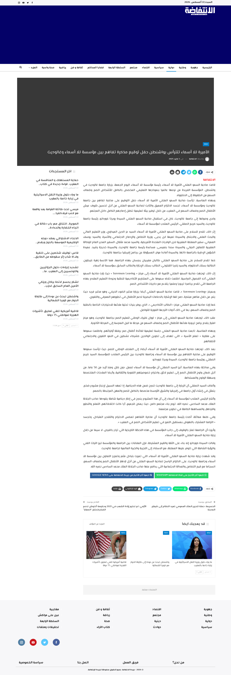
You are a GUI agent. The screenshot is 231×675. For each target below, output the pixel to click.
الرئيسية (207, 68)
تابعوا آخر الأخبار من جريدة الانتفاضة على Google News (121, 475)
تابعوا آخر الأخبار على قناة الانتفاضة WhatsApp (181, 475)
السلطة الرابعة (116, 68)
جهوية (194, 68)
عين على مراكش (48, 615)
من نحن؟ (178, 662)
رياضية (62, 68)
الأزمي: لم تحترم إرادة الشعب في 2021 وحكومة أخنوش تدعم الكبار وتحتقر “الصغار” (114, 508)
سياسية (159, 68)
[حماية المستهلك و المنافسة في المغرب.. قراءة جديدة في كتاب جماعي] (22, 183)
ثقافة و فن (77, 68)
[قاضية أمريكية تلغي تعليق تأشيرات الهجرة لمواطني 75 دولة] (106, 545)
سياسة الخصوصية (31, 662)
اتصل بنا (82, 662)
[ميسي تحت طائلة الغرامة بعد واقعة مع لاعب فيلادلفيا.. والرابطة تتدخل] (22, 213)
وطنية (182, 68)
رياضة (106, 615)
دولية (171, 68)
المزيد (34, 68)
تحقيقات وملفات (48, 627)
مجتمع (133, 68)
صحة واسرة (48, 68)
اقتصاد (146, 68)
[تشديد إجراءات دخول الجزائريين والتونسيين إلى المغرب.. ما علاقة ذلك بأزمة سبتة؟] (22, 271)
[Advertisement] (115, 40)
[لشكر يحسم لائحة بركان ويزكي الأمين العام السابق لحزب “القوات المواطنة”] (22, 285)
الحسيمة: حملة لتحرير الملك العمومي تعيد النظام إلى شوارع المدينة (183, 508)
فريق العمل (130, 662)
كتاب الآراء (103, 627)
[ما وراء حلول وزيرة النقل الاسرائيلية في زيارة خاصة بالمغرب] (192, 545)
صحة (107, 621)
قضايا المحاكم (96, 68)
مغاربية (54, 609)
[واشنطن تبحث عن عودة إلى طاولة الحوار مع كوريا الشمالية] (149, 545)
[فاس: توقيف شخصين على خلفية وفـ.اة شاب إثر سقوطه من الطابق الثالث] (22, 256)
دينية (157, 621)
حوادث (157, 627)
